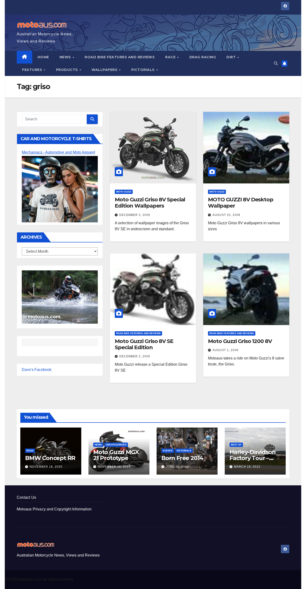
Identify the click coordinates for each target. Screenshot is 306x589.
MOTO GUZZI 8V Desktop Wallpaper (240, 202)
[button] (276, 63)
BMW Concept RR (50, 458)
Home (43, 57)
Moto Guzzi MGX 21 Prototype (116, 455)
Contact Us (26, 497)
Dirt (231, 57)
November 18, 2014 (114, 466)
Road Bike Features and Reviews (120, 57)
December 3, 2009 (134, 215)
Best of (236, 444)
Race (171, 57)
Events (168, 450)
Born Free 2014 (182, 458)
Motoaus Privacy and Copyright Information (54, 509)
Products (67, 70)
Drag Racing (202, 57)
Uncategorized (116, 444)
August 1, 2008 (225, 350)
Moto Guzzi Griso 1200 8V (240, 341)
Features (32, 70)
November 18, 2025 (46, 466)
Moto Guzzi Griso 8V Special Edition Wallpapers (150, 202)
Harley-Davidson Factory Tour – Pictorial (253, 458)
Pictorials (143, 70)
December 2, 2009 (134, 356)
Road (30, 450)
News (66, 57)
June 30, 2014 (177, 466)
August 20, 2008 (226, 215)
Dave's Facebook (36, 370)
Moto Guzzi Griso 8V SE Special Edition (144, 344)
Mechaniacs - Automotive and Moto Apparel (58, 152)
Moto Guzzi (123, 191)
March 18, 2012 (247, 466)
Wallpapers (105, 70)
